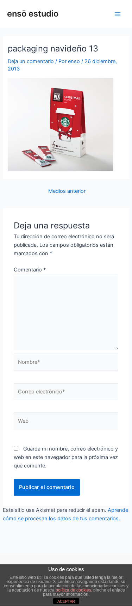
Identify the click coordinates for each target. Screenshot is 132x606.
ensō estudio (32, 13)
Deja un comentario (31, 61)
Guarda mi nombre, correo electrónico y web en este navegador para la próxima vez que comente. (66, 457)
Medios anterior (67, 191)
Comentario (30, 270)
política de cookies (73, 590)
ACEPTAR (66, 601)
